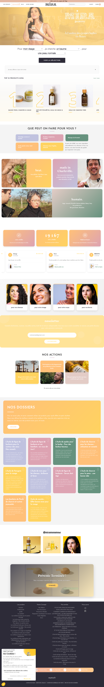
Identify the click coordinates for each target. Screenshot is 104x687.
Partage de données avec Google (12, 672)
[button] (3, 684)
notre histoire (30, 4)
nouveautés (16, 4)
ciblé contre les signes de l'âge (58, 1)
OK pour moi (27, 678)
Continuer (23, 345)
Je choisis (10, 678)
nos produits (6, 4)
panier (97, 4)
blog (22, 4)
